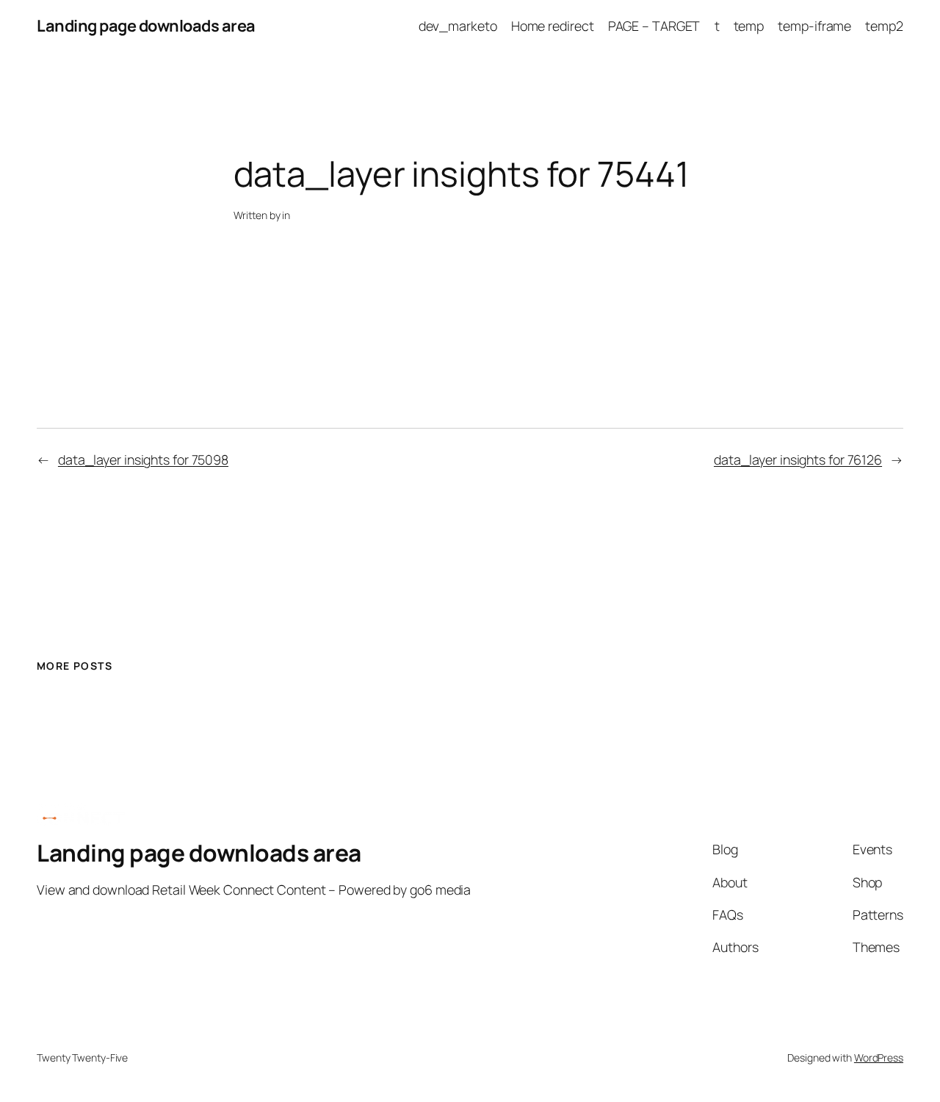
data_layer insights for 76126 (798, 459)
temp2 (884, 26)
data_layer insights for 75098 (143, 459)
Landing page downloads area (146, 26)
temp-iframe (814, 26)
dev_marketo (458, 26)
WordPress (878, 1058)
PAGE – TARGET (654, 26)
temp (749, 26)
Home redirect (552, 26)
